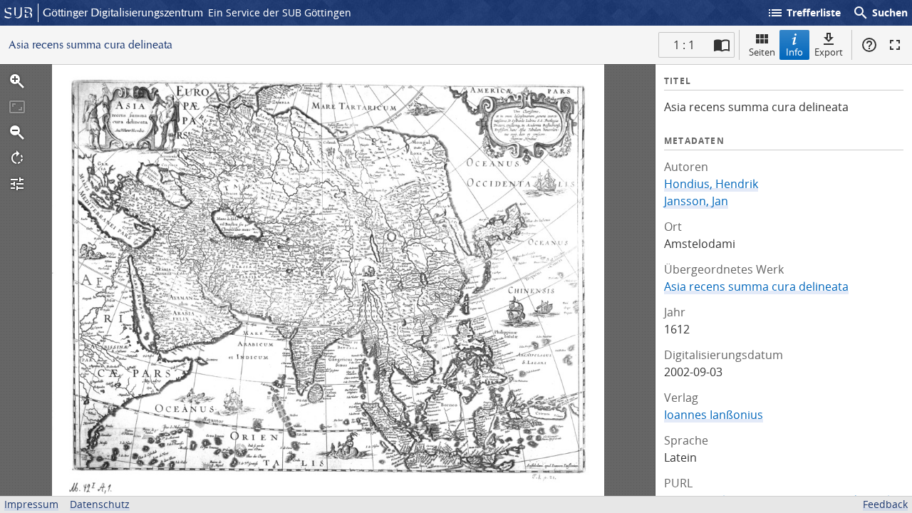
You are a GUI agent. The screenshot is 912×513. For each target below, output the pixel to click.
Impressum (31, 504)
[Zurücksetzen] (17, 107)
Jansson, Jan (696, 201)
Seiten (762, 52)
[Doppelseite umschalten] (722, 45)
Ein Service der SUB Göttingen (279, 12)
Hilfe (869, 45)
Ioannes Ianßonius (713, 415)
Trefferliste (804, 12)
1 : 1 (684, 45)
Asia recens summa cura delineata (756, 286)
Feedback (885, 504)
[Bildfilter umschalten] (17, 184)
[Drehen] (17, 158)
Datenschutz (100, 504)
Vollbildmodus (895, 45)
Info (794, 52)
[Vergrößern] (17, 81)
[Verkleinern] (17, 132)
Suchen (880, 12)
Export (828, 52)
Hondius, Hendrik (711, 184)
